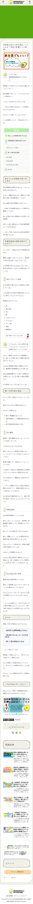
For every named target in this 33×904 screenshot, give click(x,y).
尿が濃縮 (9, 157)
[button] (29, 494)
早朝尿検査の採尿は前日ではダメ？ (15, 142)
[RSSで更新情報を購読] (20, 732)
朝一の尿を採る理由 (13, 152)
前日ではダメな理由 (12, 147)
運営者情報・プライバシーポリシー (16, 896)
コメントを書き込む (17, 871)
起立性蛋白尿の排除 (12, 165)
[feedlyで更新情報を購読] (16, 732)
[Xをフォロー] (12, 732)
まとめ (10, 169)
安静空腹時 (10, 161)
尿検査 (12, 719)
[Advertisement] (16, 21)
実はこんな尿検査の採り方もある (17, 135)
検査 (6, 719)
